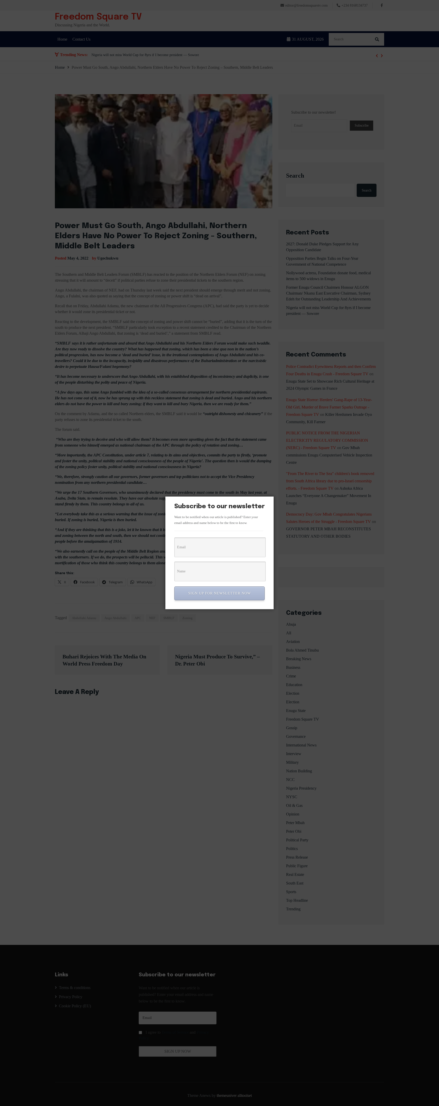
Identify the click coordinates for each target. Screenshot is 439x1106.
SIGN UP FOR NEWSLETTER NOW (219, 593)
